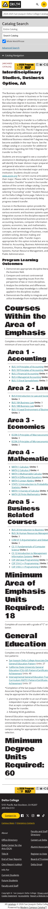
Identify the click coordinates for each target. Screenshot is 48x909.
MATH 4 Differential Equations (27, 477)
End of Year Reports (12, 859)
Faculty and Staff (10, 885)
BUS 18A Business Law (23, 402)
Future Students (10, 880)
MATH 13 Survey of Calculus (25, 490)
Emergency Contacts (26, 823)
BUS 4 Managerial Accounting (26, 377)
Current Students (10, 875)
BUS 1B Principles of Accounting (28, 370)
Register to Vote (39, 853)
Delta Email (36, 864)
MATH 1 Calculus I (20, 466)
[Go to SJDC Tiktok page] (43, 815)
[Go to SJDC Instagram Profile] (33, 815)
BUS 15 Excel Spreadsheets (25, 380)
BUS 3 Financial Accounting (25, 373)
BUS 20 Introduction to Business (28, 529)
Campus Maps (8, 823)
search (37, 4)
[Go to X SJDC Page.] (27, 815)
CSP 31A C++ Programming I (26, 563)
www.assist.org (9, 175)
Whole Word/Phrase (15, 41)
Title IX (5, 853)
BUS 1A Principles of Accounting (28, 366)
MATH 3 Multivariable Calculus (27, 473)
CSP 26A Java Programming (25, 559)
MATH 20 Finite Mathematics (26, 494)
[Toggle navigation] (44, 4)
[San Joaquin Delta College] (18, 4)
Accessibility (23, 896)
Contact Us (11, 815)
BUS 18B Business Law (23, 406)
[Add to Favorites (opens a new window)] (40, 64)
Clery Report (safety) (12, 864)
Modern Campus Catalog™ (33, 907)
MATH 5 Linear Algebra (23, 480)
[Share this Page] (44, 64)
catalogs (12, 904)
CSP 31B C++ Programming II (26, 566)
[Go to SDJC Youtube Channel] (38, 815)
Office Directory (9, 839)
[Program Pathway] (25, 66)
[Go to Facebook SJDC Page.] (22, 815)
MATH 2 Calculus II (21, 470)
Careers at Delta (39, 839)
